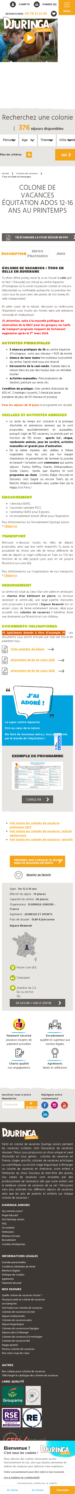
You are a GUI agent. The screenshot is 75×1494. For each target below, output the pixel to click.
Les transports (9, 1304)
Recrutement (9, 1240)
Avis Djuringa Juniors (13, 1220)
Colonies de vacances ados (17, 1320)
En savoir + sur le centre (34, 1003)
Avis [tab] (61, 253)
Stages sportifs (10, 1345)
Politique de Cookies (13, 1275)
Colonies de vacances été (16, 1341)
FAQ (4, 1224)
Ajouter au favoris (38, 875)
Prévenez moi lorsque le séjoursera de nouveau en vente (38, 861)
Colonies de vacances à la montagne (22, 1337)
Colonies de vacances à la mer (18, 1312)
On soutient (8, 1228)
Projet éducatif (10, 1215)
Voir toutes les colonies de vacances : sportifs (41, 839)
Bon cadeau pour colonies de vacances (23, 1372)
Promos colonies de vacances (18, 1349)
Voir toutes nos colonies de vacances (22, 1308)
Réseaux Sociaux (11, 1236)
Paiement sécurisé (11, 1283)
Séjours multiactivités (13, 1316)
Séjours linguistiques (13, 1324)
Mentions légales (11, 1271)
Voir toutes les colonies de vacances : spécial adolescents (41, 833)
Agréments (8, 1279)
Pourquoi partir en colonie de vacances (23, 1300)
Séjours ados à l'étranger (15, 1333)
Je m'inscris (32, 1105)
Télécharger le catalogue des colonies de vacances (30, 1376)
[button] (29, 167)
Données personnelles (14, 1262)
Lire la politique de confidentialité (22, 1477)
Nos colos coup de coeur (15, 1353)
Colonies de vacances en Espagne (20, 1329)
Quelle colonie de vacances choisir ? (22, 1295)
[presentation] (9, 66)
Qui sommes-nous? (12, 1211)
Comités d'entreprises (13, 1244)
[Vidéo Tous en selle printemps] (29, 40)
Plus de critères (11, 154)
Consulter (33, 799)
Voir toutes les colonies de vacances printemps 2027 (35, 825)
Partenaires (8, 1232)
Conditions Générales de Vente (18, 1267)
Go (64, 155)
